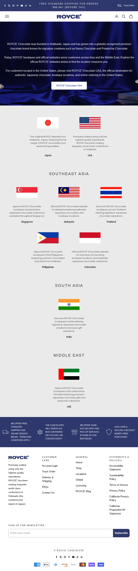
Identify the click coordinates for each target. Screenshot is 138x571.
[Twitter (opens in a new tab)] (9, 5)
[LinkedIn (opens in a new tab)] (30, 5)
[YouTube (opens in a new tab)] (22, 5)
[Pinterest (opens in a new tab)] (17, 5)
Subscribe (121, 533)
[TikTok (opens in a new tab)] (26, 5)
